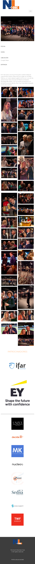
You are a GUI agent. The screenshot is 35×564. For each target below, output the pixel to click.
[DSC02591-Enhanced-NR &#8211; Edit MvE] (9, 173)
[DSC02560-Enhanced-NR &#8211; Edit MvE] (26, 144)
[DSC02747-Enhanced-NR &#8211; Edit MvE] (26, 297)
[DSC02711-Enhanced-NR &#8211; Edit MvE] (9, 280)
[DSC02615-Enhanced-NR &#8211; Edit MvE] (9, 204)
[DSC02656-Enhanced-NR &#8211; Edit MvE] (26, 243)
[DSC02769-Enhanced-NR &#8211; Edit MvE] (26, 334)
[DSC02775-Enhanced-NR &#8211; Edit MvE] (9, 92)
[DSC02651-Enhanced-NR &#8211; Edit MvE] (9, 233)
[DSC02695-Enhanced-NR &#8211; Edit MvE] (9, 263)
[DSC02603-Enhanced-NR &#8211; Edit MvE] (26, 186)
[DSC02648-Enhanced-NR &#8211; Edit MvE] (26, 232)
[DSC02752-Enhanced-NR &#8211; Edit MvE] (9, 298)
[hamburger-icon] (30, 11)
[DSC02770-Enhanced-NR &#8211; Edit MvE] (9, 329)
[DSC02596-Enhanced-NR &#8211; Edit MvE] (9, 185)
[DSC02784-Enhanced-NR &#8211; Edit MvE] (26, 103)
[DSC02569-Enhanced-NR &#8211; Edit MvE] (9, 139)
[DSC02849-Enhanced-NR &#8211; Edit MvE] (9, 128)
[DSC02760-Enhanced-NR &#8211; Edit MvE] (26, 315)
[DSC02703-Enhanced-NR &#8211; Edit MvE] (26, 272)
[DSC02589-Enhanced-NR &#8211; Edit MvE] (9, 161)
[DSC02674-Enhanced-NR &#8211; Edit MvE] (9, 245)
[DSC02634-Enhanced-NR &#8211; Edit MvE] (26, 210)
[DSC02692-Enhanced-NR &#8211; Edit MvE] (26, 255)
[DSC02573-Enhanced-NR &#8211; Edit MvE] (9, 150)
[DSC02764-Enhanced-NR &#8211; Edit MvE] (9, 316)
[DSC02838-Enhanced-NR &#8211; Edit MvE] (26, 126)
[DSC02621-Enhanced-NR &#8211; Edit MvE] (26, 198)
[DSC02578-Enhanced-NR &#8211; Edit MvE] (26, 168)
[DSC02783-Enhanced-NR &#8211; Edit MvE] (9, 110)
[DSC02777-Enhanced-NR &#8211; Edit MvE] (26, 92)
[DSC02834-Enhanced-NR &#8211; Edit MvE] (26, 114)
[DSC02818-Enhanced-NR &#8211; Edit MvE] (26, 340)
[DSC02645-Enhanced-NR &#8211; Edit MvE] (9, 222)
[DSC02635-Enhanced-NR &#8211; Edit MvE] (26, 221)
